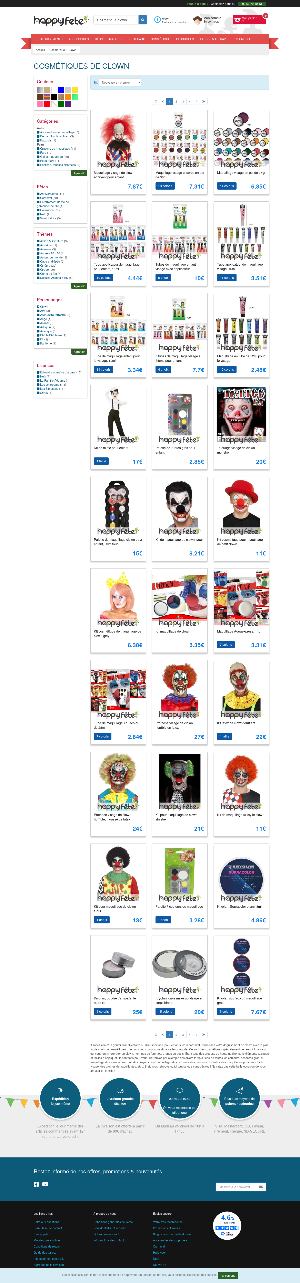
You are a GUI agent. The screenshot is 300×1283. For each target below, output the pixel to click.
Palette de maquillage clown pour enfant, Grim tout (118, 542)
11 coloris (227, 277)
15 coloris (165, 1011)
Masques (116, 39)
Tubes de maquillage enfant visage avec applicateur (176, 266)
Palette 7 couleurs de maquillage (179, 906)
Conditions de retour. (47, 1246)
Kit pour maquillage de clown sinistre (177, 817)
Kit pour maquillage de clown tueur (115, 908)
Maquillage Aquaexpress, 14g (238, 631)
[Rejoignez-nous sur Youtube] (45, 1184)
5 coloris (103, 1011)
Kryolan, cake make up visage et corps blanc (179, 1000)
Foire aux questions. (47, 1222)
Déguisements (51, 39)
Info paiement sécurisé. (49, 1259)
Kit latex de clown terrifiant (236, 723)
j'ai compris (228, 1275)
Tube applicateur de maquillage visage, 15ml (240, 266)
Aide (165, 18)
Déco (99, 39)
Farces (214, 39)
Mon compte (212, 19)
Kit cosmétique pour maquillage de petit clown (240, 542)
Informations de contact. (109, 1240)
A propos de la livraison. (49, 1265)
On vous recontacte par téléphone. (180, 1110)
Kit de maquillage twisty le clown (240, 814)
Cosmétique (160, 39)
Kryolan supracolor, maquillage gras (239, 1000)
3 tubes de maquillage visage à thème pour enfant (178, 358)
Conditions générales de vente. (113, 1222)
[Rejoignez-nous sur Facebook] (36, 1184)
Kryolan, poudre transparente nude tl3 (115, 1000)
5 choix (163, 277)
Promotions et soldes (166, 1228)
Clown (43, 307)
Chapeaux (137, 39)
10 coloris (104, 277)
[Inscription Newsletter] (261, 1186)
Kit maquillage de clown (173, 631)
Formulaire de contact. (48, 1228)
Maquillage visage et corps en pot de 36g (180, 175)
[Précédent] (163, 101)
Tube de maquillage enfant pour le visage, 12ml (117, 358)
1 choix (102, 919)
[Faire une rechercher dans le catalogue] (143, 19)
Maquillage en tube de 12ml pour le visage (241, 358)
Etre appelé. (41, 1234)
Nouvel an (159, 1265)
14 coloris (227, 185)
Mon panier (254, 19)
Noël (156, 1259)
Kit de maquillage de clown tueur (179, 539)
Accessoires (79, 39)
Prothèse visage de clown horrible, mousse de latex (112, 817)
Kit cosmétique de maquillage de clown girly (117, 633)
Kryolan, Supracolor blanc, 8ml (239, 906)
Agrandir (79, 173)
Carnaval (159, 1246)
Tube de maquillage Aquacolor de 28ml (116, 725)
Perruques (185, 39)
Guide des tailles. (45, 1252)
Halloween (46, 210)
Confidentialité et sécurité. (110, 1228)
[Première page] (156, 101)
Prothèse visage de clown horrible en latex (174, 725)
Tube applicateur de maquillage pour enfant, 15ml (117, 266)
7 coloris (226, 644)
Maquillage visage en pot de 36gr (241, 172)
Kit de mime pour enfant (111, 447)
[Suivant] (196, 101)
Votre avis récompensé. (168, 1222)
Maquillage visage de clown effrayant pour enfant (114, 175)
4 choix (163, 369)
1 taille (101, 461)
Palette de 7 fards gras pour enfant (175, 450)
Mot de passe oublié (47, 1240)
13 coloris (165, 185)
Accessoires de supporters (170, 1240)
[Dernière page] (204, 101)
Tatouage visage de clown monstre (236, 450)
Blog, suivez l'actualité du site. (172, 1234)
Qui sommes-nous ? (106, 1234)
